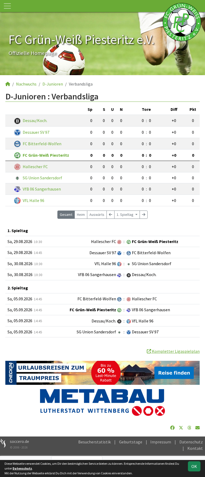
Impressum (160, 441)
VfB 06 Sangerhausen (42, 189)
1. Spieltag (125, 214)
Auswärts (96, 214)
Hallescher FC (35, 166)
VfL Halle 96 (33, 200)
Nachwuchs (26, 84)
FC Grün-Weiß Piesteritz (46, 155)
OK (194, 466)
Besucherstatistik (94, 441)
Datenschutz (191, 441)
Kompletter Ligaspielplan (175, 351)
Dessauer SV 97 (36, 132)
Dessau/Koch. (35, 120)
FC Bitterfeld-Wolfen (42, 143)
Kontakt (195, 448)
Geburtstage (130, 441)
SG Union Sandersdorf (42, 177)
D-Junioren (52, 84)
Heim (81, 214)
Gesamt (66, 214)
